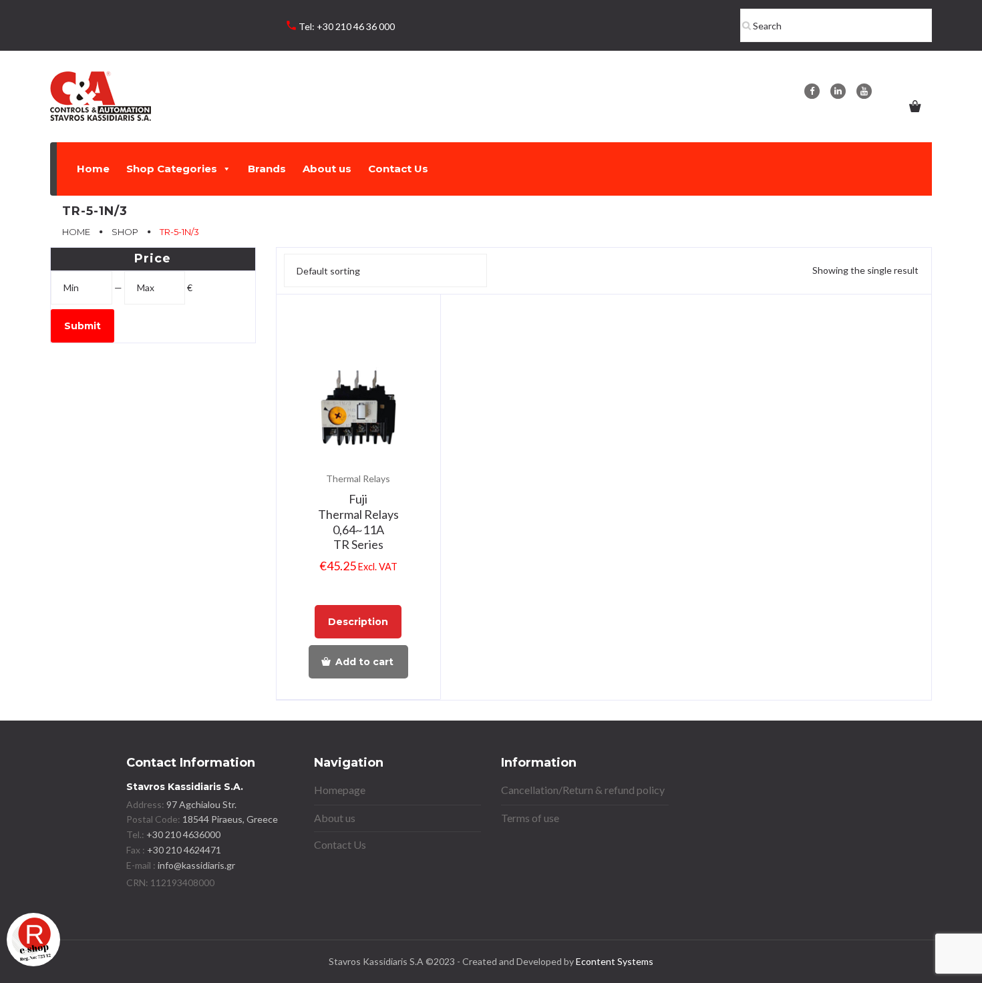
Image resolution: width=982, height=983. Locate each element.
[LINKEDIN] (838, 91)
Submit (82, 326)
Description (358, 622)
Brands (267, 168)
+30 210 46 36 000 (356, 26)
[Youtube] (864, 91)
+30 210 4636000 (182, 834)
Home (93, 168)
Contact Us (398, 168)
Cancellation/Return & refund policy (583, 789)
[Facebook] (812, 91)
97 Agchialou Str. (201, 804)
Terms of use (530, 817)
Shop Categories (171, 168)
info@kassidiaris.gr (196, 865)
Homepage (339, 789)
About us (327, 168)
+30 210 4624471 (183, 849)
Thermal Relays (358, 478)
